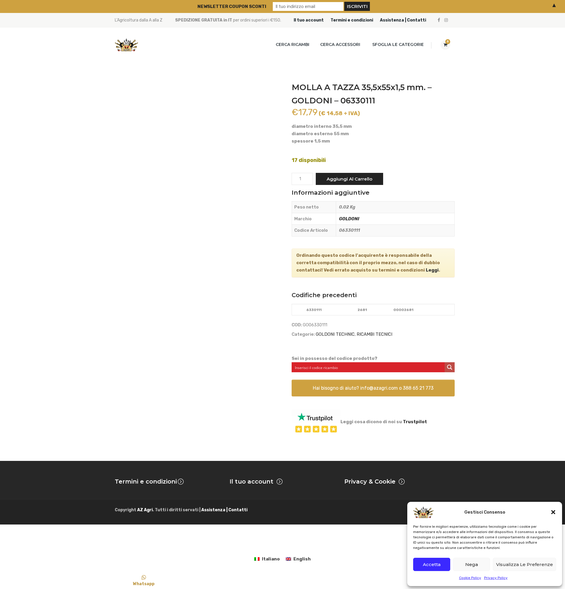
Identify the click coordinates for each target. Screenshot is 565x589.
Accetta (432, 564)
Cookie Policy (470, 578)
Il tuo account (309, 20)
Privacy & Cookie (370, 481)
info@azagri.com (379, 388)
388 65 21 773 (418, 388)
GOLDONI (349, 218)
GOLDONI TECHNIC (335, 334)
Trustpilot (415, 421)
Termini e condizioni (351, 20)
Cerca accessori (340, 44)
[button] (553, 512)
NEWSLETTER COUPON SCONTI (231, 6)
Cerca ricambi (292, 44)
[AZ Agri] (126, 45)
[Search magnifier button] (450, 367)
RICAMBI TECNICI (374, 334)
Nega (471, 564)
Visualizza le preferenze (524, 564)
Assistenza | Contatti (403, 20)
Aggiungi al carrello (349, 179)
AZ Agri (145, 509)
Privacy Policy (496, 578)
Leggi (432, 270)
